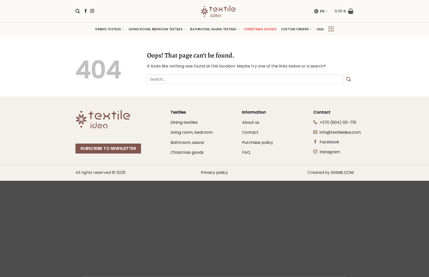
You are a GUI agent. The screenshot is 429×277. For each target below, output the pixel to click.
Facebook (329, 142)
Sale (320, 29)
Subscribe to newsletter (108, 148)
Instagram (330, 152)
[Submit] (349, 79)
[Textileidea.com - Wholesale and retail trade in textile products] (218, 11)
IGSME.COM (342, 172)
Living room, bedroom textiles (155, 29)
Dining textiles (108, 29)
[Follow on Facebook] (86, 11)
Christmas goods (187, 152)
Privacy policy (214, 172)
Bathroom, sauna (187, 142)
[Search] (77, 11)
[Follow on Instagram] (92, 11)
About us (250, 122)
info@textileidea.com (340, 132)
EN (322, 11)
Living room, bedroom (192, 132)
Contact (250, 132)
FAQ (246, 152)
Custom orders (295, 29)
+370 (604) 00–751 (338, 122)
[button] (344, 11)
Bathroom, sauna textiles (213, 29)
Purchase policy (257, 142)
